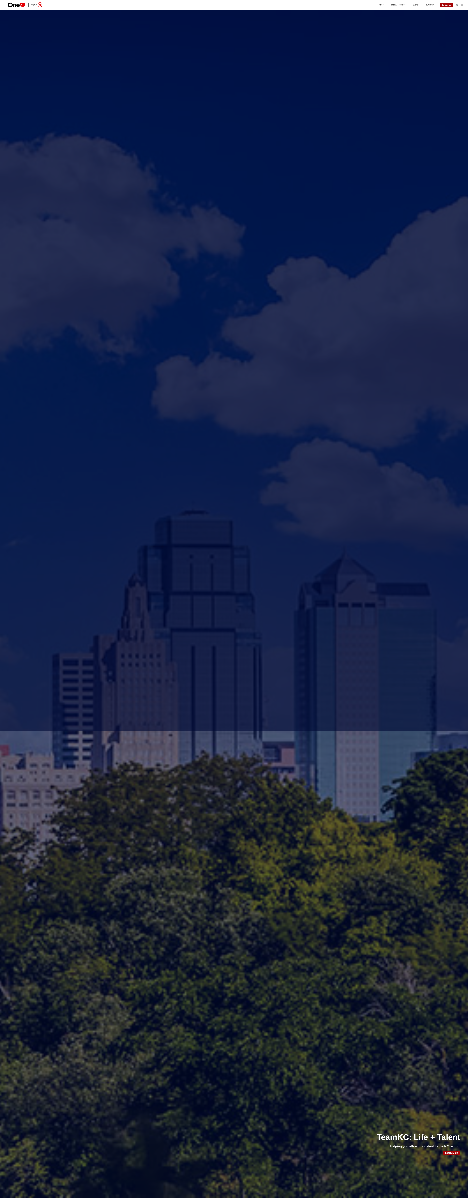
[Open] (457, 5)
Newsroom (429, 5)
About (381, 5)
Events (416, 5)
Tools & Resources (398, 5)
